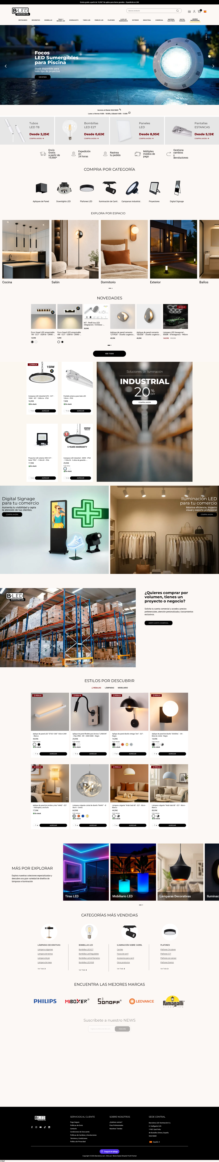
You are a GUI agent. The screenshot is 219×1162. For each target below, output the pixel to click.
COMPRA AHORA (145, 402)
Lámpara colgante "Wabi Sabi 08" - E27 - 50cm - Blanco (169, 806)
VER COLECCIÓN (44, 73)
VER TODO (109, 354)
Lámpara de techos (45, 954)
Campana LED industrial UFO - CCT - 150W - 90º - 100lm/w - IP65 (41, 397)
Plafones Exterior (167, 962)
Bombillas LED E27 (86, 949)
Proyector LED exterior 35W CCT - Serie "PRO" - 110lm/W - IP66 (40, 459)
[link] (54, 530)
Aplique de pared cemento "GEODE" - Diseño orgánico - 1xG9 (148, 333)
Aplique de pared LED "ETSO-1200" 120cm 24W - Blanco (50, 735)
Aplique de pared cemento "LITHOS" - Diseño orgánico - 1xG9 (122, 333)
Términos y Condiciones (78, 1138)
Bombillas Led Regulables (89, 954)
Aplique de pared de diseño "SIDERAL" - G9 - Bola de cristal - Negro (167, 735)
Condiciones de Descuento (79, 1132)
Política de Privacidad (78, 1142)
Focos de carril (122, 954)
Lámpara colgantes (45, 949)
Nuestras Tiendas (116, 1129)
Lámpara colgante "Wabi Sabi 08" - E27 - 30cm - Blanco (129, 806)
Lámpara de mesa (45, 962)
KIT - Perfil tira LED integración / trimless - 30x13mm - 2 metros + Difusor (93, 324)
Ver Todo (41, 969)
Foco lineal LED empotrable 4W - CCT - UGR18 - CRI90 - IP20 (69, 333)
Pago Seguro (74, 1122)
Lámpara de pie (44, 958)
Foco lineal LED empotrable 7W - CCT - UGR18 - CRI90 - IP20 (42, 333)
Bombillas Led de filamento (89, 958)
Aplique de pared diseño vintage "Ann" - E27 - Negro (128, 735)
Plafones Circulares (168, 949)
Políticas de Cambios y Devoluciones (83, 1135)
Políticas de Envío (76, 1125)
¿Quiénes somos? (116, 1122)
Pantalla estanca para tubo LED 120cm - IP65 (74, 397)
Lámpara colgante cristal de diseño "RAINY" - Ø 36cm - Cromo (89, 806)
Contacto (73, 1129)
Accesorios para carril (125, 958)
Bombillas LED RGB (86, 962)
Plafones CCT (165, 954)
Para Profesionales (116, 1125)
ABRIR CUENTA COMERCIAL (159, 623)
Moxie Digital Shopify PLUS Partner (124, 1156)
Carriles (120, 949)
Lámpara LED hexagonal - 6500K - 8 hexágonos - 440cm (175, 333)
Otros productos (123, 962)
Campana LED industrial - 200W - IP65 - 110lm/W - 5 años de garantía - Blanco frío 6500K (77, 459)
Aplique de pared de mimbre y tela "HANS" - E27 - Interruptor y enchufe (50, 806)
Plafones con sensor (168, 958)
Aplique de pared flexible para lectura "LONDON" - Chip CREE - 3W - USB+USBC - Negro (89, 735)
